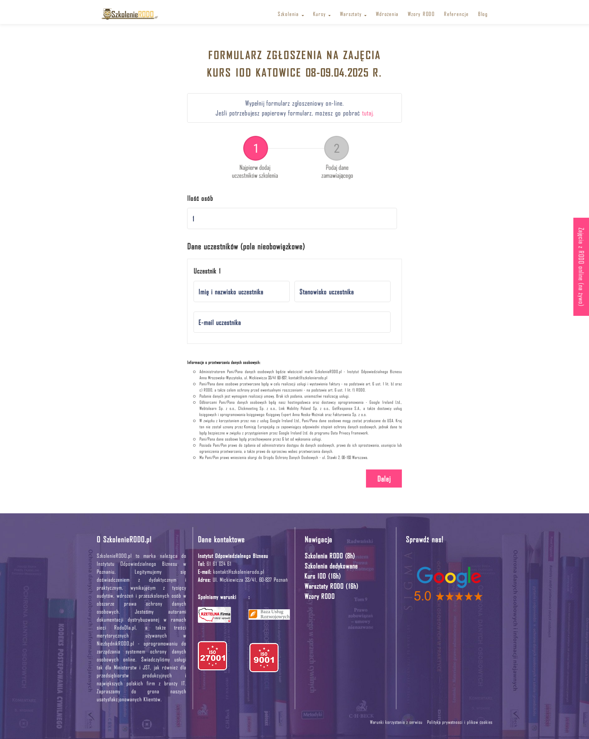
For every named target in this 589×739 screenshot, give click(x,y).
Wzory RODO (421, 13)
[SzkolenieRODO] (129, 11)
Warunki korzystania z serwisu (397, 722)
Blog (483, 13)
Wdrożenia (387, 13)
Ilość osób (200, 198)
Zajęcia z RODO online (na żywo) (581, 266)
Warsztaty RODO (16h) (331, 586)
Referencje (456, 13)
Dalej (384, 478)
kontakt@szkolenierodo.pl (238, 571)
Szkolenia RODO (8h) (330, 555)
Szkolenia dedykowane (331, 565)
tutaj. (368, 112)
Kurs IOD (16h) (323, 575)
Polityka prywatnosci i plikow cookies (459, 722)
